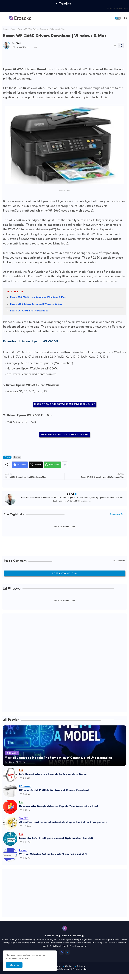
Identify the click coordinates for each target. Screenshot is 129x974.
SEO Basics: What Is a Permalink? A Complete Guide (53, 774)
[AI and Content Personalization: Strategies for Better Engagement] (10, 823)
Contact (69, 966)
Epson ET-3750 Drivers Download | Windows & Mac (38, 297)
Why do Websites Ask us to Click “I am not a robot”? (53, 854)
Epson (13, 29)
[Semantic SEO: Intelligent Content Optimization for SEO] (10, 839)
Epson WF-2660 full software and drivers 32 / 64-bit (64, 404)
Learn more (23, 958)
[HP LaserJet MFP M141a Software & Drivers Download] (10, 791)
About (58, 966)
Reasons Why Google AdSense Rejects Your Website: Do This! (58, 806)
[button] (118, 18)
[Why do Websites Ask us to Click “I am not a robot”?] (10, 855)
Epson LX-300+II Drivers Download (29, 311)
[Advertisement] (60, 58)
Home (5, 29)
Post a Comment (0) (64, 573)
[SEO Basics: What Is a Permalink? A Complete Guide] (10, 775)
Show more (115, 514)
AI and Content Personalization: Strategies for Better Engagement (63, 822)
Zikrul (70, 494)
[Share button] (65, 465)
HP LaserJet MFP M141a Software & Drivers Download (54, 790)
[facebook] (61, 952)
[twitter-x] (67, 952)
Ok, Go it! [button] (14, 965)
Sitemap (81, 966)
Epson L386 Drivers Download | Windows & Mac (36, 304)
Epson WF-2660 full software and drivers (64, 435)
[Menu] (4, 18)
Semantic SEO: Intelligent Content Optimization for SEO (56, 838)
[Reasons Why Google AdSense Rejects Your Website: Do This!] (10, 807)
